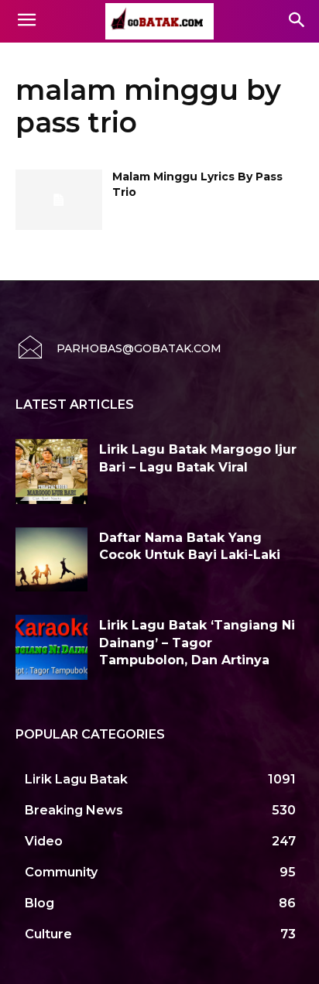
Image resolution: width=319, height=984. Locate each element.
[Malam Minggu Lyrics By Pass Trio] (58, 200)
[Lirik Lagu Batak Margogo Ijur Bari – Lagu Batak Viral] (51, 471)
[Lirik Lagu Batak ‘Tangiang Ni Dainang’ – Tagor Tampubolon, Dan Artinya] (51, 647)
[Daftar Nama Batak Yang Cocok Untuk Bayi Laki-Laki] (51, 559)
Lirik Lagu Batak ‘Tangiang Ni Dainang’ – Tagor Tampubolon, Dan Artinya (197, 642)
